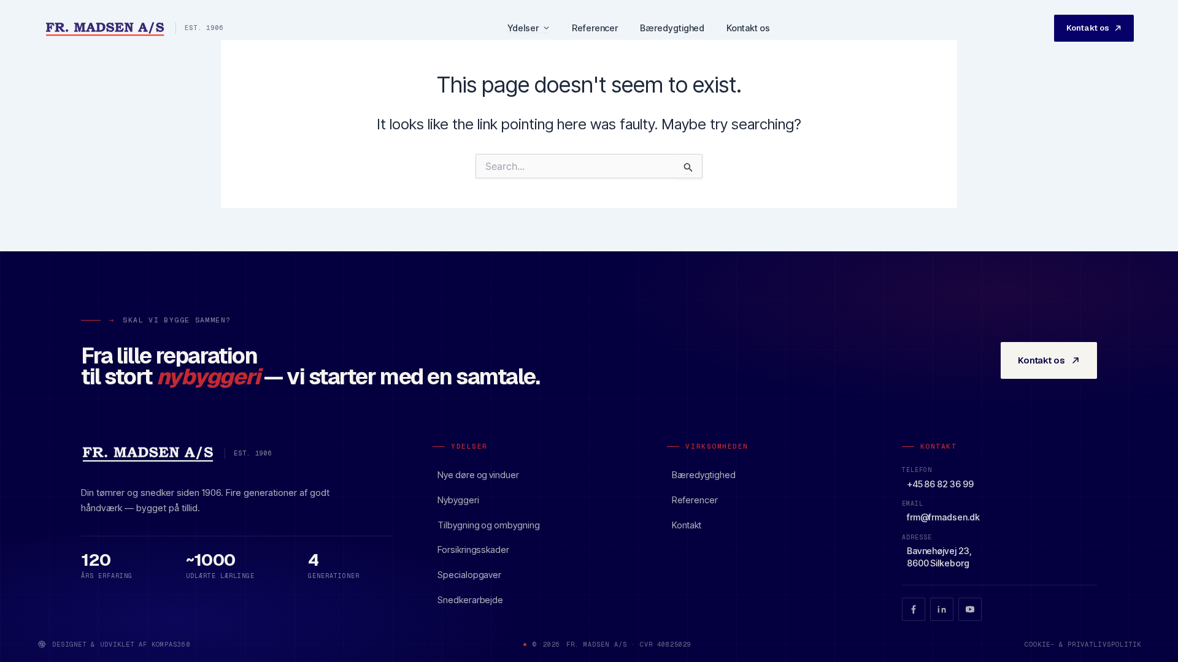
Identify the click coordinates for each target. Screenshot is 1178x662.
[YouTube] (970, 609)
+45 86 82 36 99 (940, 484)
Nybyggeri (458, 500)
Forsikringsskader (473, 549)
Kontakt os (747, 28)
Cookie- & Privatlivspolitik (1083, 644)
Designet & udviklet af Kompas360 (121, 644)
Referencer (595, 28)
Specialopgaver (469, 574)
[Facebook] (913, 609)
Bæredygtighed (672, 28)
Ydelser (523, 28)
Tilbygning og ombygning (488, 525)
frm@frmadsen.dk (943, 517)
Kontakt (686, 525)
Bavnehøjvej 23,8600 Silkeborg (939, 557)
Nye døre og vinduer (478, 475)
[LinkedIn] (941, 609)
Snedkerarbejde (470, 600)
